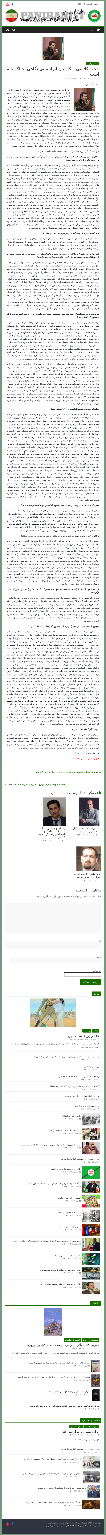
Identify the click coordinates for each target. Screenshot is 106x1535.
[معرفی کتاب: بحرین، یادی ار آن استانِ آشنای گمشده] (96, 1390)
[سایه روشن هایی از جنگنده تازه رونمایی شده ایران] (91, 1268)
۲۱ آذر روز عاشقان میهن (83, 1036)
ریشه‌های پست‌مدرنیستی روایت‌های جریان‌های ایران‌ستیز (76, 1076)
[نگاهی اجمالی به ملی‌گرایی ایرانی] (91, 1254)
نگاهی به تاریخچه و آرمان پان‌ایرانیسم (65, 1169)
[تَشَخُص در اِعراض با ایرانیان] (91, 1196)
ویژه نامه (87, 1031)
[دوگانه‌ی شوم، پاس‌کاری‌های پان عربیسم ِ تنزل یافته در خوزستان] (91, 1182)
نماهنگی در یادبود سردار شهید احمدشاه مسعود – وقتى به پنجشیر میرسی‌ (51, 1502)
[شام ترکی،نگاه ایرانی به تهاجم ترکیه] (91, 1129)
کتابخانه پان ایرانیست (72, 1340)
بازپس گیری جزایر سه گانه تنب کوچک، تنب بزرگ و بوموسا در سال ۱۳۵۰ (51, 1459)
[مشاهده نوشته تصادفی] (8, 30)
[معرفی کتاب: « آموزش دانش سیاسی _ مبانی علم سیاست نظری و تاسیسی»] (95, 1361)
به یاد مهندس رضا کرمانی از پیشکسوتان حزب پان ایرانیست (62, 1488)
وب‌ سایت (97, 970)
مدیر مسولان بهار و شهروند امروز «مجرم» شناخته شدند (35, 784)
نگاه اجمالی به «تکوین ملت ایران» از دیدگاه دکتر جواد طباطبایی (73, 1086)
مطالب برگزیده (92, 64)
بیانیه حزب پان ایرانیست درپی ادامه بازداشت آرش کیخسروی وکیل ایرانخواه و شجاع (46, 1241)
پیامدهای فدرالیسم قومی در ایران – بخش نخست (87, 875)
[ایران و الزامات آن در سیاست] (91, 1225)
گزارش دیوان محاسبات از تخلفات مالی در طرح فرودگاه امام (68, 771)
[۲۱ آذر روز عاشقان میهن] (53, 1000)
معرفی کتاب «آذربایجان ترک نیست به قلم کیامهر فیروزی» (62, 1345)
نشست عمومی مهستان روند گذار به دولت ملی (80, 1159)
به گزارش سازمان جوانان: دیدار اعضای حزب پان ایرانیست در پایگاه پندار (52, 1473)
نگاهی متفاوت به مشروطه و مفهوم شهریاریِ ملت (60, 1284)
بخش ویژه (94, 1340)
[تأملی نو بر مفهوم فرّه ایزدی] (91, 1211)
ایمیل (99, 956)
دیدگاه (97, 901)
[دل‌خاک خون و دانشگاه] (91, 1114)
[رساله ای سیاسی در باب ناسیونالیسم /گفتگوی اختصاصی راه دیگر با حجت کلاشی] (54, 799)
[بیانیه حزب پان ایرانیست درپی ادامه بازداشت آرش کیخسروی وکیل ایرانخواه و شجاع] (91, 1239)
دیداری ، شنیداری (76, 1426)
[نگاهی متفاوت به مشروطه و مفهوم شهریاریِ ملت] (91, 1283)
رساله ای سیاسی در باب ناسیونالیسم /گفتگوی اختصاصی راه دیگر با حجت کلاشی (51, 833)
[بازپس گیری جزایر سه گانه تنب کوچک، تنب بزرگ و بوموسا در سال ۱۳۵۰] (91, 1458)
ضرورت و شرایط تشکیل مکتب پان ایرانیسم (86, 830)
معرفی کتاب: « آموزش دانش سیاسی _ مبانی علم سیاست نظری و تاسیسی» (59, 1362)
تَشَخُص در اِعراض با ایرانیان (69, 1197)
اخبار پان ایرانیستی (91, 1426)
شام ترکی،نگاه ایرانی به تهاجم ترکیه (66, 1130)
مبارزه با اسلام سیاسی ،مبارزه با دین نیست (81, 1096)
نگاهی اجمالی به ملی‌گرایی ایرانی (67, 1255)
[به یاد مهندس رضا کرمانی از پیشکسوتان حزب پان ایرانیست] (94, 1486)
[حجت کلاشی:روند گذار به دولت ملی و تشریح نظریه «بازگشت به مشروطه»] (91, 1143)
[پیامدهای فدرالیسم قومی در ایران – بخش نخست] (88, 848)
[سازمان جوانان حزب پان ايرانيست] (98, 30)
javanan (75, 78)
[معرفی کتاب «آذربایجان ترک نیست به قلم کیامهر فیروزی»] (53, 1309)
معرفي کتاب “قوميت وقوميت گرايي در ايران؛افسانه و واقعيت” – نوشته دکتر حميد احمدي (53, 1377)
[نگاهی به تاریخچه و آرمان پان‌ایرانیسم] (91, 1167)
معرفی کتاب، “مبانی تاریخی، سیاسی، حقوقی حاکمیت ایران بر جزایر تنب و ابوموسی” (64, 1406)
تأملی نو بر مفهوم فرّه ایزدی (69, 1212)
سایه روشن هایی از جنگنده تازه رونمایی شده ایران (60, 1270)
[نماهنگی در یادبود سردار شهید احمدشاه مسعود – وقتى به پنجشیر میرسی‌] (91, 1501)
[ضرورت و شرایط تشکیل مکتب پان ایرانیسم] (89, 799)
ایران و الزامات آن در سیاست (68, 1226)
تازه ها (85, 1340)
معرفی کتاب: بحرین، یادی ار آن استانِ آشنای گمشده (69, 1391)
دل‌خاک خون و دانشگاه (71, 1116)
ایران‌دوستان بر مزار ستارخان (87, 1106)
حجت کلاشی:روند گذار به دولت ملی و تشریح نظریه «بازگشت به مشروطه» (50, 1144)
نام (100, 941)
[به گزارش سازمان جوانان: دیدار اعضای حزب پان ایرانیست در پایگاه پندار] (91, 1472)
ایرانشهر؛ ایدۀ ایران (91, 1066)
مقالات (95, 1031)
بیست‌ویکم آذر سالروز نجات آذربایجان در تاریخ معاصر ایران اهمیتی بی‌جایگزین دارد (66, 1056)
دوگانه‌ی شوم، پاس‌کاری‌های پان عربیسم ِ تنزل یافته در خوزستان (55, 1183)
